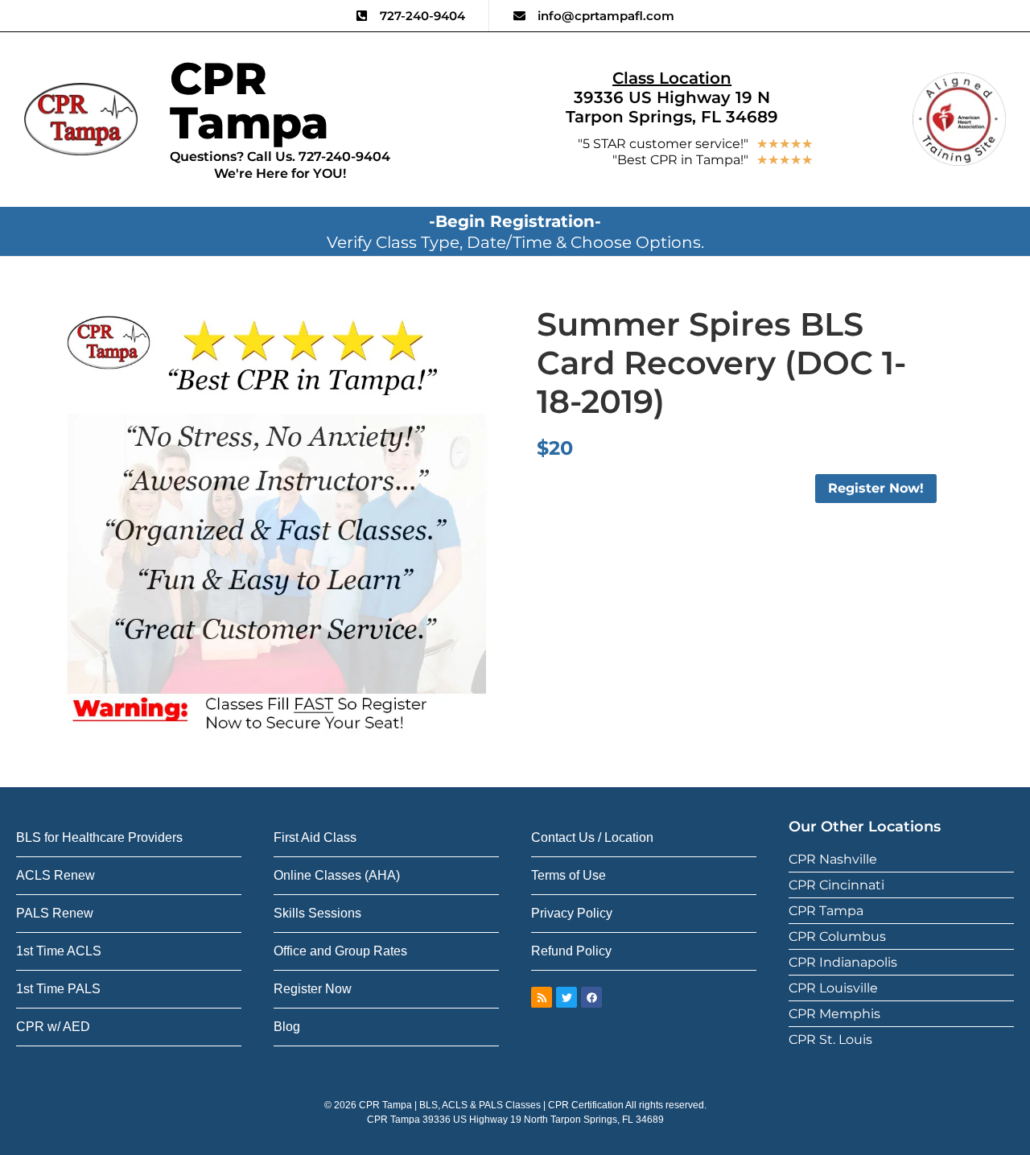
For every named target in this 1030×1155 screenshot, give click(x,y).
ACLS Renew (55, 875)
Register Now (313, 989)
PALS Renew (54, 913)
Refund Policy (571, 951)
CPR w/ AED (53, 1026)
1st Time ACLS (58, 951)
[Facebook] (591, 997)
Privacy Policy (571, 913)
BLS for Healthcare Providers (99, 837)
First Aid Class (315, 837)
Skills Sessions (317, 913)
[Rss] (541, 997)
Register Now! (876, 488)
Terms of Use (568, 875)
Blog (287, 1026)
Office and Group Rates (340, 951)
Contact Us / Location (592, 837)
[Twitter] (566, 997)
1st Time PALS (58, 989)
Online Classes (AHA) (337, 875)
